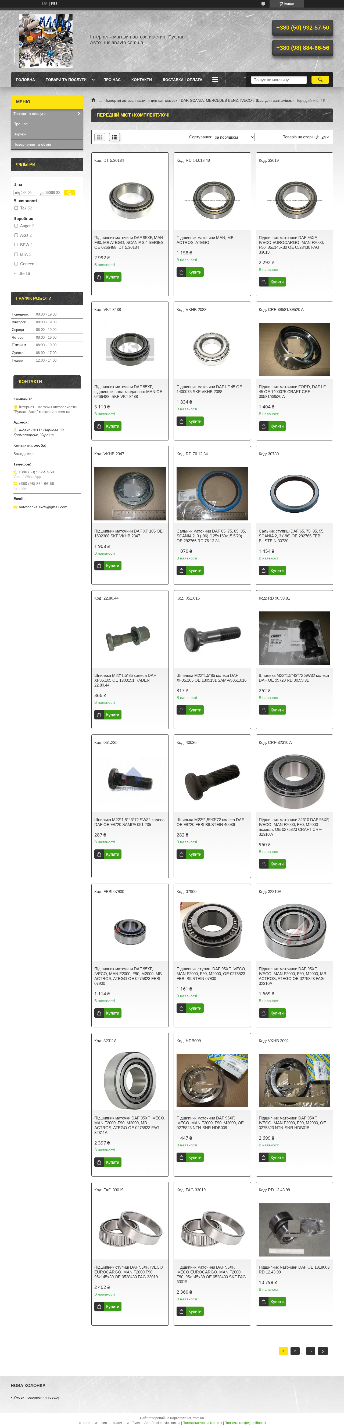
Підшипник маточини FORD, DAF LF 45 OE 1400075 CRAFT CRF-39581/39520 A (292, 391)
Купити (112, 277)
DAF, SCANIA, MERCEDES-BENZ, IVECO (216, 100)
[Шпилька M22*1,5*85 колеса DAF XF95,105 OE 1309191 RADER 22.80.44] (130, 638)
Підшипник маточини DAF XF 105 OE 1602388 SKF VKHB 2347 (128, 533)
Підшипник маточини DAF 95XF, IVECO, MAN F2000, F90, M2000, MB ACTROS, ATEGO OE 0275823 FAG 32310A (292, 976)
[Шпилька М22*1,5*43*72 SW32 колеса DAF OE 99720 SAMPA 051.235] (130, 782)
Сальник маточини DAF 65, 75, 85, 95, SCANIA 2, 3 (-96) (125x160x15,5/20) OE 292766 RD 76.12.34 (211, 536)
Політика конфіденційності (245, 1423)
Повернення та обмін (32, 144)
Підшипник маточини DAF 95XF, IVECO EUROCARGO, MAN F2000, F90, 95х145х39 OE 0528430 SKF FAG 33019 (211, 1274)
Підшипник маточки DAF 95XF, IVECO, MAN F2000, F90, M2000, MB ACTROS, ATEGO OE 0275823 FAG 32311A (129, 1125)
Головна (25, 80)
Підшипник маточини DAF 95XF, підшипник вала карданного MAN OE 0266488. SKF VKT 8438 (128, 391)
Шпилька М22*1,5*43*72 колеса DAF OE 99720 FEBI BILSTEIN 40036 (210, 822)
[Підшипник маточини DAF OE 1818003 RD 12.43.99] (294, 1229)
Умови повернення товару (36, 1397)
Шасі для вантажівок (274, 100)
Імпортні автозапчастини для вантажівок (141, 100)
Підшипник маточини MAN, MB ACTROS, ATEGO (205, 240)
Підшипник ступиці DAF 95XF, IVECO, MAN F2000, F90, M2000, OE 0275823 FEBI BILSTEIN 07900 (211, 974)
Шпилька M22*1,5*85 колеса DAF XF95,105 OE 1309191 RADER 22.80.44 (125, 680)
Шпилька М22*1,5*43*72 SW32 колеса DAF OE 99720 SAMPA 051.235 (129, 822)
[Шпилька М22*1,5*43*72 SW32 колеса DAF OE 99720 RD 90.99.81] (294, 638)
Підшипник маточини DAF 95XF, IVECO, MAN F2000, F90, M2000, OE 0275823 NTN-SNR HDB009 (210, 1123)
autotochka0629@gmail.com (43, 507)
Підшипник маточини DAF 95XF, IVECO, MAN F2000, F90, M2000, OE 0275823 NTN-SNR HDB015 (292, 1123)
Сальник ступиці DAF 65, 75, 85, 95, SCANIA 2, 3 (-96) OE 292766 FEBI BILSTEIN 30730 (291, 536)
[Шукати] (320, 80)
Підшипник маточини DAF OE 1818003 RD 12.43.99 (294, 1269)
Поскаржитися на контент (202, 1423)
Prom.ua (198, 1418)
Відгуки (19, 134)
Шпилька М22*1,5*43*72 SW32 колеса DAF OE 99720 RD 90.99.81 (294, 677)
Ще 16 (24, 273)
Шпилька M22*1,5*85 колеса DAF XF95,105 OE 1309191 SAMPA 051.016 (211, 677)
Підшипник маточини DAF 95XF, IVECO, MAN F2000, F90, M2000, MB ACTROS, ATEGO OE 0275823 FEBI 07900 (128, 976)
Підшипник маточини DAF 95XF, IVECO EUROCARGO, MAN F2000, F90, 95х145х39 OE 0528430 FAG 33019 (291, 244)
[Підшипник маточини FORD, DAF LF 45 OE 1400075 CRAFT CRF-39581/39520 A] (294, 349)
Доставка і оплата (182, 80)
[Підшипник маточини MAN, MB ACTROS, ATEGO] (212, 200)
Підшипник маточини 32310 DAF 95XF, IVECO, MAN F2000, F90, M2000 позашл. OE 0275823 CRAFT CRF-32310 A (294, 826)
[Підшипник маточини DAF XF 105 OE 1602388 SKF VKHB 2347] (130, 493)
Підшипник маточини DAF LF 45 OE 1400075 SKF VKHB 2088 (209, 389)
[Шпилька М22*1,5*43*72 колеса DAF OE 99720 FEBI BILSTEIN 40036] (212, 782)
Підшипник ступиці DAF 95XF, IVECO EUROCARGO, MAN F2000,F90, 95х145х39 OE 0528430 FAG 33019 (128, 1272)
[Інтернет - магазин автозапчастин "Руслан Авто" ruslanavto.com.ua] (46, 40)
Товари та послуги (66, 80)
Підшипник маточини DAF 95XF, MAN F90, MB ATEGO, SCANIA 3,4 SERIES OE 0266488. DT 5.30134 (128, 242)
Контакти (141, 80)
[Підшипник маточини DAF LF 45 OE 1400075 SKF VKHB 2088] (212, 349)
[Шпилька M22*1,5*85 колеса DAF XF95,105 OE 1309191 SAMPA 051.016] (212, 638)
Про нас (112, 80)
